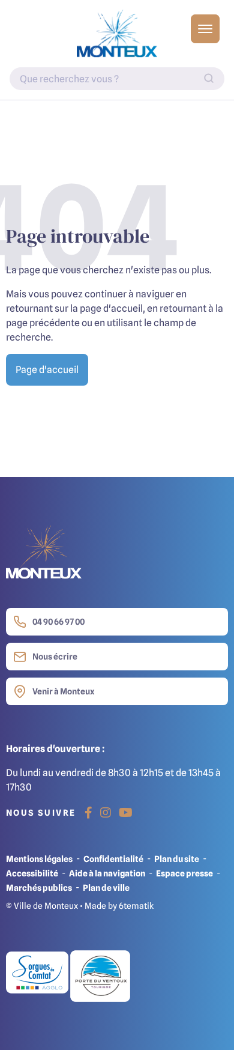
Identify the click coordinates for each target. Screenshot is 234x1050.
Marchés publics (39, 887)
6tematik (136, 905)
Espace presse (184, 873)
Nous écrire (54, 656)
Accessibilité (32, 873)
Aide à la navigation (107, 873)
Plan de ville (106, 887)
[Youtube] (126, 813)
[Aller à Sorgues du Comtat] (38, 975)
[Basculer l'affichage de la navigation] (205, 28)
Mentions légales (39, 859)
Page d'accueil (47, 369)
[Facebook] (88, 813)
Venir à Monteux (63, 691)
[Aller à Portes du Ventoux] (100, 975)
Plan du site (176, 859)
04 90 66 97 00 (58, 621)
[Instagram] (105, 813)
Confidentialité (113, 859)
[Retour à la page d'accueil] (116, 33)
